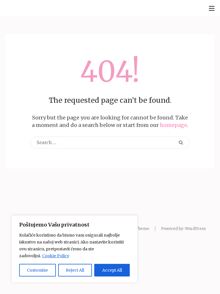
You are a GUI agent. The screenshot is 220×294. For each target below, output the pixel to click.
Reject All (75, 270)
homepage (173, 125)
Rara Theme (137, 228)
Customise (37, 270)
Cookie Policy (55, 255)
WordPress (195, 228)
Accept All (112, 270)
